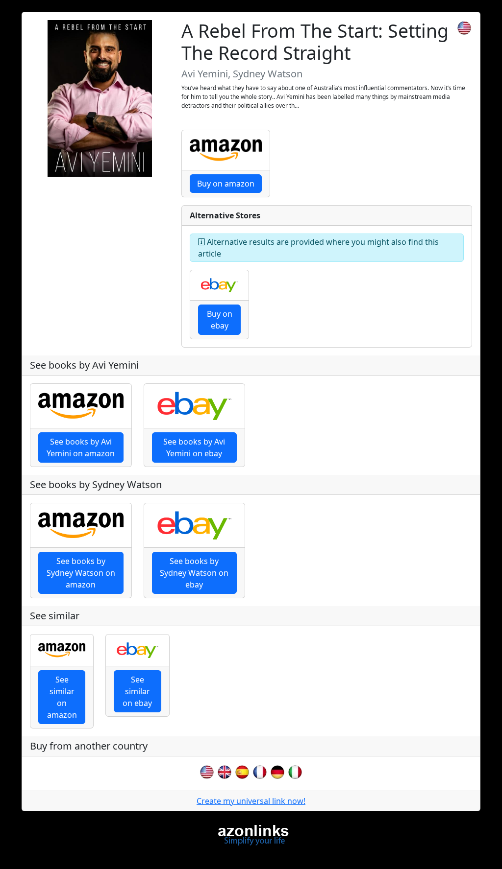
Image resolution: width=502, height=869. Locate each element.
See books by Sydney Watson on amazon (81, 573)
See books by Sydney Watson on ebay (194, 573)
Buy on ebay (219, 319)
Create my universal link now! (251, 801)
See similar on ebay (137, 691)
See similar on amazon (62, 697)
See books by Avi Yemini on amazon (81, 447)
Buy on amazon (225, 183)
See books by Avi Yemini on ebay (194, 447)
